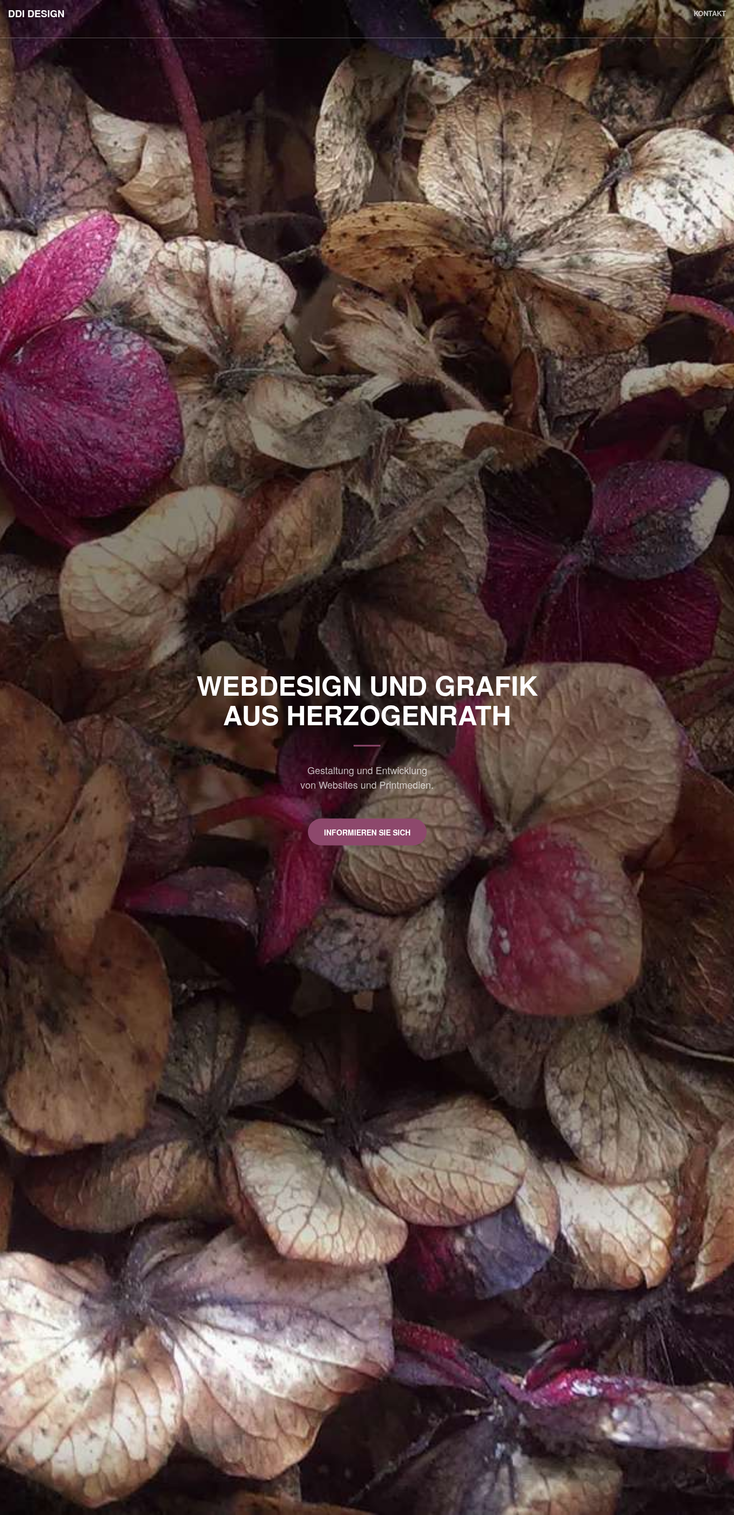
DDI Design (36, 13)
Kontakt (710, 13)
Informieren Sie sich (367, 832)
